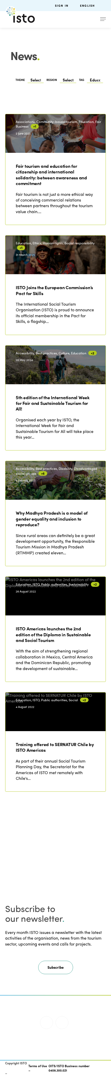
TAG (81, 80)
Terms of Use (37, 1066)
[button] (55, 967)
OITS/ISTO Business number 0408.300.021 (69, 1068)
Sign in (61, 5)
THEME (20, 80)
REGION (51, 80)
